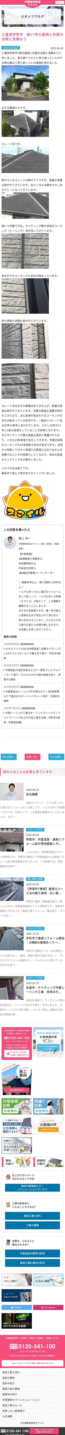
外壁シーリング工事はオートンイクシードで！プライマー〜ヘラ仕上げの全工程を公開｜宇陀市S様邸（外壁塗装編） (32, 717)
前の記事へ (9, 757)
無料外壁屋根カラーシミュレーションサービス (32, 1187)
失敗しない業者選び (13, 1411)
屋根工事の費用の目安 (32, 1263)
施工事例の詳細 (35, 879)
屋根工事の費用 (11, 1389)
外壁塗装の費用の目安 (32, 1253)
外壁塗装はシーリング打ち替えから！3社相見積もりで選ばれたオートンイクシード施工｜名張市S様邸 (32, 696)
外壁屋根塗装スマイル (32, 3)
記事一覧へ (32, 757)
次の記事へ (56, 757)
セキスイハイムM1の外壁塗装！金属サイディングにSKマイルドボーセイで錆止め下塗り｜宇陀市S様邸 (32, 653)
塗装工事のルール (12, 1405)
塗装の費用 (8, 1378)
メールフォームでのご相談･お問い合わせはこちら (33, 1363)
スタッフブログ (10, 48)
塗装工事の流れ (32, 1216)
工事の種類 (32, 1225)
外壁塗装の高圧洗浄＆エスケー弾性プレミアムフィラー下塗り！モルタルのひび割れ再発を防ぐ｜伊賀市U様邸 (32, 675)
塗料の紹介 (8, 1383)
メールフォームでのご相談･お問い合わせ (44, 1431)
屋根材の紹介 (9, 1394)
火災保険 (7, 1416)
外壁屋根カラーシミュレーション (21, 1400)
